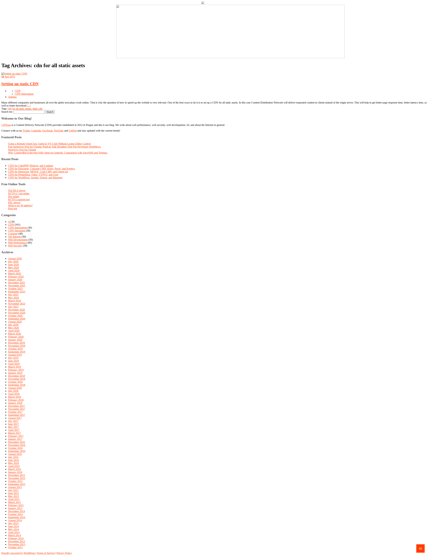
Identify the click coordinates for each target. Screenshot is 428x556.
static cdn (37, 108)
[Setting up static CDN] (14, 73)
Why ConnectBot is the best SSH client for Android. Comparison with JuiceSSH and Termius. (58, 152)
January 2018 (15, 403)
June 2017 (13, 424)
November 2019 (16, 345)
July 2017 (13, 421)
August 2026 (15, 258)
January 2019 (15, 372)
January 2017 (15, 439)
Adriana (12, 96)
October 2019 (15, 348)
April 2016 (14, 466)
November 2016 (16, 445)
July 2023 (13, 306)
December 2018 (16, 375)
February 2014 (16, 538)
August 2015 (15, 487)
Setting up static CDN (19, 84)
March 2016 (14, 469)
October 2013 (15, 547)
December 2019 (16, 342)
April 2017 (14, 430)
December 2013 (16, 541)
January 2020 (15, 339)
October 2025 (15, 288)
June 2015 (13, 493)
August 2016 (15, 454)
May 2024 (13, 297)
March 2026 (14, 273)
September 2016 (16, 451)
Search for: (7, 111)
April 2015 (14, 499)
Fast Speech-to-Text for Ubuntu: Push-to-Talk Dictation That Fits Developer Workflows (54, 146)
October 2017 (15, 412)
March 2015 (14, 502)
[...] (29, 105)
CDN (18, 90)
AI (9, 221)
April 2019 (14, 363)
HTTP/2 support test (19, 199)
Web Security (15, 245)
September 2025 (16, 291)
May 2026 (13, 267)
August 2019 (15, 354)
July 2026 (13, 261)
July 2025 (13, 294)
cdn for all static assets (19, 108)
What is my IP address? (20, 205)
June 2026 (13, 264)
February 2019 (16, 369)
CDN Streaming (16, 230)
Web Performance (17, 242)
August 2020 (15, 321)
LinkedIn (36, 130)
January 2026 (15, 279)
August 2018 (15, 387)
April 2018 (14, 394)
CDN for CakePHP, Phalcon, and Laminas (30, 165)
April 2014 (14, 532)
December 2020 (16, 309)
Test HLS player (16, 190)
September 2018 (16, 384)
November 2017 (16, 409)
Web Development (18, 239)
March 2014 (14, 535)
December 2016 (16, 442)
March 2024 (14, 300)
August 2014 (15, 520)
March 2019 (14, 366)
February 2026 (16, 276)
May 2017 (13, 427)
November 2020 (16, 312)
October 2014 (15, 514)
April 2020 (14, 330)
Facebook (47, 130)
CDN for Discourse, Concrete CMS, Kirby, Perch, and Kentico (41, 168)
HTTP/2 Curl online (18, 193)
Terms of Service (46, 553)
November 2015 (16, 478)
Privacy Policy (64, 553)
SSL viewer (14, 202)
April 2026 (14, 270)
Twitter (26, 130)
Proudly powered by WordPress (18, 553)
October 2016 (15, 448)
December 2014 (16, 511)
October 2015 (15, 481)
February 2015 (16, 505)
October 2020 (15, 315)
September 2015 (16, 484)
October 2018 (15, 381)
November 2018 (16, 378)
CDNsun (6, 125)
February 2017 (16, 436)
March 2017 (14, 433)
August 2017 (15, 418)
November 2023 (16, 303)
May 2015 (13, 496)
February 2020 (16, 336)
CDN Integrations (24, 93)
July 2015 (13, 490)
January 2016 (15, 472)
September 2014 (16, 517)
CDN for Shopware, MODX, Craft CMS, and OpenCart (38, 171)
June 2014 (13, 526)
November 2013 (16, 544)
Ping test (12, 208)
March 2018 (14, 397)
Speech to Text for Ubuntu (22, 149)
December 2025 (16, 282)
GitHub (73, 130)
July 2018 (13, 391)
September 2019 (16, 351)
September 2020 (16, 318)
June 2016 (13, 460)
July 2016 (13, 457)
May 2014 (13, 529)
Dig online (13, 196)
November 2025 (16, 285)
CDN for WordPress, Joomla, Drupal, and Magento (35, 177)
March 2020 (14, 333)
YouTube (59, 130)
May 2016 (13, 463)
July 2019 (13, 357)
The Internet (14, 236)
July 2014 (13, 523)
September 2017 (16, 415)
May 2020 (13, 327)
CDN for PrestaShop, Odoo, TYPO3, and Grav (33, 174)
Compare (13, 233)
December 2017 (16, 406)
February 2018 (16, 400)
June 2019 (13, 360)
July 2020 (13, 324)
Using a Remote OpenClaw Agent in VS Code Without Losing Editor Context (49, 143)
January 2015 (15, 508)
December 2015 (16, 475)
